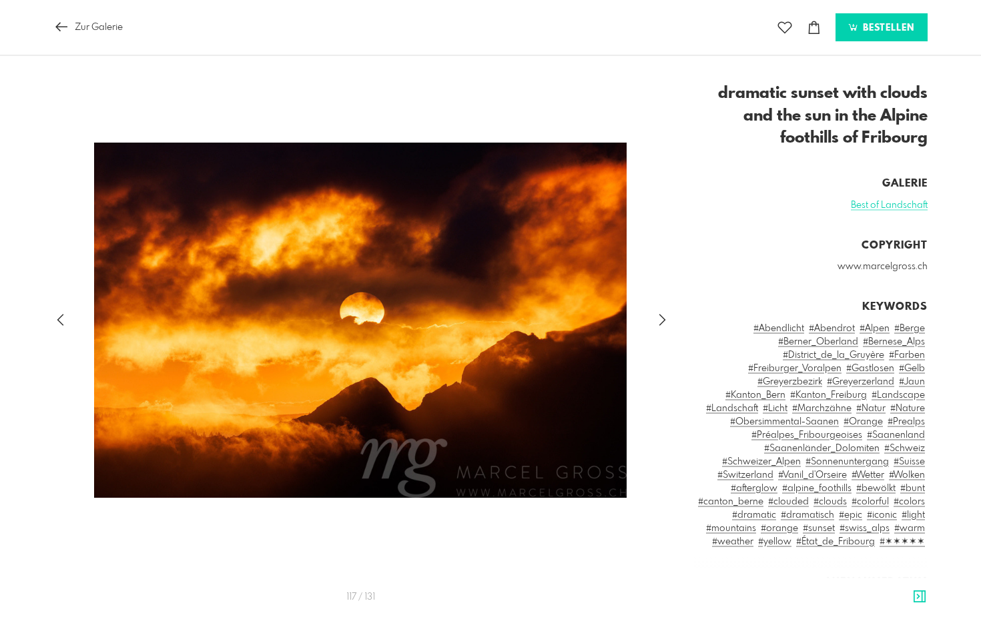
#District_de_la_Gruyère (833, 355)
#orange (779, 528)
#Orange (863, 421)
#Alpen (875, 328)
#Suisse (909, 461)
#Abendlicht (778, 328)
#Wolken (907, 475)
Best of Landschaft (889, 205)
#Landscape (898, 395)
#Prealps (906, 421)
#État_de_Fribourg (835, 541)
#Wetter (868, 475)
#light (913, 515)
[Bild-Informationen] (920, 597)
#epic (850, 515)
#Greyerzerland (860, 381)
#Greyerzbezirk (789, 381)
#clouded (788, 501)
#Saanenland (896, 435)
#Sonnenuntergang (847, 461)
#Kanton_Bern (755, 395)
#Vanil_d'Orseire (812, 475)
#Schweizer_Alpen (761, 461)
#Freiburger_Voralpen (795, 368)
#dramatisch (807, 515)
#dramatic (754, 515)
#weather (732, 541)
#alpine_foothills (817, 488)
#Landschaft (732, 408)
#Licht (775, 408)
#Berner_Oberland (818, 341)
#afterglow (754, 488)
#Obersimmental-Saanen (784, 421)
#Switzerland (745, 475)
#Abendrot (832, 328)
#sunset (819, 528)
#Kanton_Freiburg (828, 395)
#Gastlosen (870, 368)
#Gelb (912, 368)
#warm (909, 528)
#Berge (909, 328)
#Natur (871, 408)
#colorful (870, 501)
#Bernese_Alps (894, 341)
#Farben (907, 355)
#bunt (912, 488)
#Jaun (912, 381)
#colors (909, 501)
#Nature (907, 408)
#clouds (830, 501)
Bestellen (887, 28)
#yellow (774, 541)
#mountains (731, 528)
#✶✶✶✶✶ (902, 541)
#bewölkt (876, 488)
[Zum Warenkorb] (814, 28)
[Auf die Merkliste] (785, 28)
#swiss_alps (865, 528)
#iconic (882, 515)
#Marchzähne (822, 408)
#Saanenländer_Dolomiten (822, 448)
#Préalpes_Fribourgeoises (806, 435)
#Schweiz (904, 448)
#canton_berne (730, 501)
